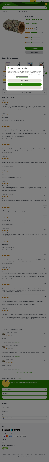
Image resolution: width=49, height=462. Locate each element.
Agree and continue (24, 84)
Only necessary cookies (24, 88)
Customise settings (25, 80)
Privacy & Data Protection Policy (22, 77)
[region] (24, 78)
